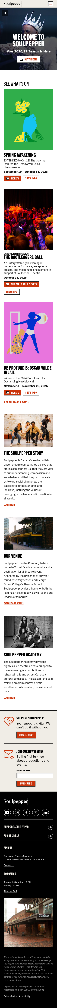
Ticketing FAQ (10, 891)
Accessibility (24, 996)
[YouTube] (7, 812)
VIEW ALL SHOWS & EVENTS (16, 402)
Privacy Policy (10, 996)
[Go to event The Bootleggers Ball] (28, 219)
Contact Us (9, 865)
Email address (23, 770)
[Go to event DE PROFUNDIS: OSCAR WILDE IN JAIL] (28, 332)
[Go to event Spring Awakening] (28, 119)
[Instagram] (16, 812)
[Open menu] (50, 3)
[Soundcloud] (45, 812)
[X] (35, 812)
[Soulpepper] (13, 4)
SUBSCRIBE (26, 783)
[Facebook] (26, 812)
